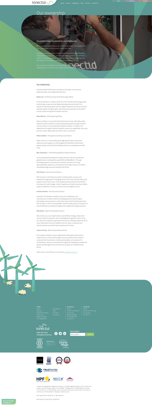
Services (68, 3)
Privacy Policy (48, 399)
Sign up (90, 334)
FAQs (82, 3)
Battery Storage (41, 317)
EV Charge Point (42, 319)
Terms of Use (40, 399)
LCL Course (86, 313)
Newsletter (74, 331)
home (118, 1)
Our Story (87, 3)
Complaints (56, 399)
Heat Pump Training (89, 311)
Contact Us (95, 3)
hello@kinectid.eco (70, 252)
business (131, 1)
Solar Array (40, 315)
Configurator (75, 3)
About (62, 3)
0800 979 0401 (42, 332)
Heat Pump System (43, 313)
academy (145, 1)
